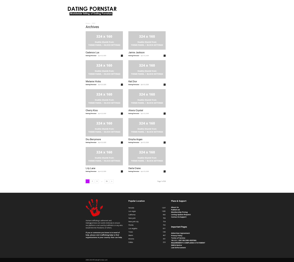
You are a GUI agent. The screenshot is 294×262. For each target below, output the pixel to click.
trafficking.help (106, 235)
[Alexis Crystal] (147, 98)
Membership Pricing (179, 212)
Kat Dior (132, 81)
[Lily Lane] (104, 156)
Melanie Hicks (93, 81)
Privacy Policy (176, 235)
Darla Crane (134, 168)
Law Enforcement (178, 247)
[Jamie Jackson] (147, 40)
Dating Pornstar (91, 55)
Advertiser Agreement (180, 233)
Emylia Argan (135, 139)
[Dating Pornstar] (92, 11)
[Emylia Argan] (147, 127)
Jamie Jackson (136, 52)
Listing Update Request (181, 214)
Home (88, 23)
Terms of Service (178, 238)
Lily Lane (90, 168)
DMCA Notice (176, 245)
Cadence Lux (92, 52)
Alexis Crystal (135, 110)
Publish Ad (175, 210)
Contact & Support (179, 217)
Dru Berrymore (93, 139)
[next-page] (112, 181)
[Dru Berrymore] (104, 127)
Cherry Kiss (92, 110)
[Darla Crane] (147, 156)
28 (106, 181)
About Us (175, 207)
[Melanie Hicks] (104, 69)
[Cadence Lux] (104, 40)
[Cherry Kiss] (104, 98)
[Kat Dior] (147, 69)
